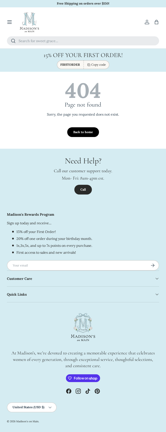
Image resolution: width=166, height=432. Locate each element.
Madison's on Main (27, 421)
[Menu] (9, 22)
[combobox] (83, 40)
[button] (156, 22)
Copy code (98, 65)
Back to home (83, 132)
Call (83, 189)
